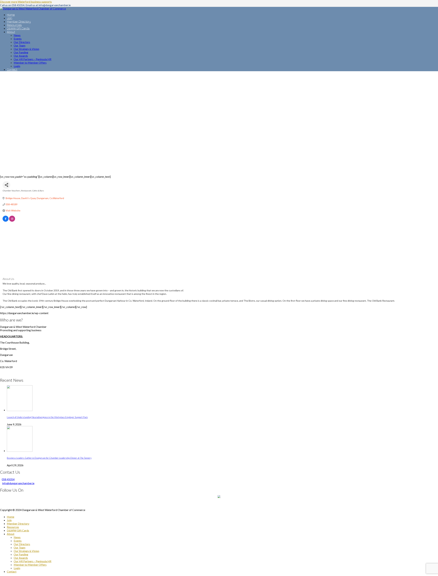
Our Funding (21, 554)
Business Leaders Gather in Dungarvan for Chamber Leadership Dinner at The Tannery (49, 458)
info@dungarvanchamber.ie (18, 483)
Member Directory (18, 523)
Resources (13, 527)
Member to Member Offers (30, 564)
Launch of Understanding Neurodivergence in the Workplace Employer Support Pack (47, 417)
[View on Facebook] (6, 220)
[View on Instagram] (12, 220)
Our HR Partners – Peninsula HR (32, 561)
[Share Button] (6, 185)
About (10, 533)
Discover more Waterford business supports (26, 1)
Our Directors (22, 544)
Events (18, 540)
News (17, 537)
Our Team (19, 547)
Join (9, 520)
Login (17, 568)
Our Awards (21, 557)
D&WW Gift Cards (18, 530)
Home (10, 516)
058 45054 (8, 479)
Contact (11, 571)
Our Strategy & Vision (26, 551)
